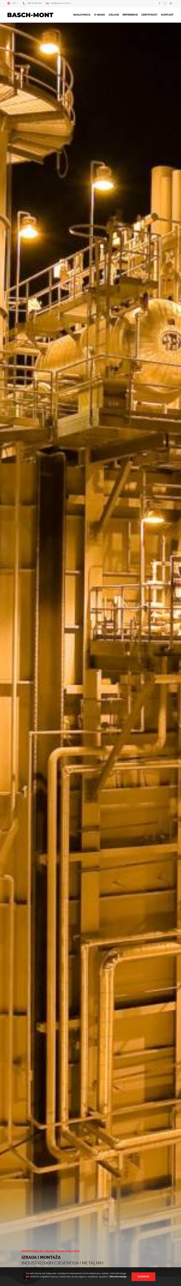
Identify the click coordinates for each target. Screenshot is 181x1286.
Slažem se (143, 1276)
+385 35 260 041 (34, 3)
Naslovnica (81, 15)
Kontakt (167, 15)
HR (13, 3)
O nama (99, 15)
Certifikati (149, 15)
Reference (130, 15)
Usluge (114, 15)
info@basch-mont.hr (60, 3)
